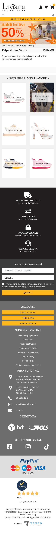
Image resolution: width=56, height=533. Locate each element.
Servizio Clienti (28, 249)
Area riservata (28, 323)
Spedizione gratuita (28, 200)
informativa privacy (29, 284)
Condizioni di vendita (28, 348)
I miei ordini (28, 318)
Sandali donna (42, 130)
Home (4, 46)
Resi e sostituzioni (28, 343)
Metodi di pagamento (28, 335)
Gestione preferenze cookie (28, 365)
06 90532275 (22, 397)
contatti (19, 410)
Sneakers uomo (14, 97)
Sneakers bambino (14, 163)
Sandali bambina (14, 130)
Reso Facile (28, 216)
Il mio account (28, 312)
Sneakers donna (42, 163)
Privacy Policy (28, 356)
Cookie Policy (28, 360)
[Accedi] (40, 7)
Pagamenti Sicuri (28, 232)
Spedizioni (28, 339)
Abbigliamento (20, 46)
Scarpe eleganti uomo (42, 97)
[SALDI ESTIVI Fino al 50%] (28, 32)
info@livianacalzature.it (26, 404)
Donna (10, 46)
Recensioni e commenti (28, 352)
